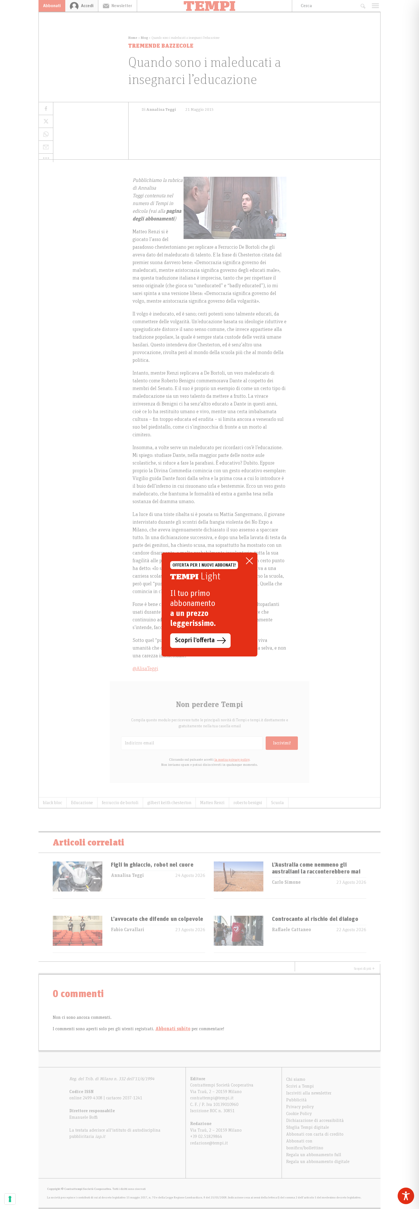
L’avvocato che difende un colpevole (157, 919)
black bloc (52, 802)
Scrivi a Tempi (300, 1086)
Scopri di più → (364, 968)
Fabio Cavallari (127, 929)
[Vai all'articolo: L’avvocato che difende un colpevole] (77, 934)
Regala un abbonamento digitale (317, 1161)
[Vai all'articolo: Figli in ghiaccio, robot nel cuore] (77, 879)
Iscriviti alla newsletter (308, 1093)
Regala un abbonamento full (313, 1154)
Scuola (277, 802)
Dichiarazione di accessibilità (315, 1120)
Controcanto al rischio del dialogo (315, 919)
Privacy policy (300, 1106)
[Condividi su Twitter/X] (46, 121)
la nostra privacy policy (231, 759)
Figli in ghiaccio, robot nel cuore (152, 865)
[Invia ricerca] (362, 6)
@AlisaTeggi (145, 668)
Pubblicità (296, 1100)
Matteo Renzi (212, 802)
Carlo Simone (286, 882)
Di (159, 110)
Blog (144, 37)
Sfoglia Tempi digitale (307, 1127)
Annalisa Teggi (127, 875)
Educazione (82, 802)
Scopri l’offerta (195, 640)
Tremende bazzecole (161, 46)
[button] (46, 158)
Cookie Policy (299, 1113)
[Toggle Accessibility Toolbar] (406, 1196)
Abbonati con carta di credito (314, 1134)
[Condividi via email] (46, 147)
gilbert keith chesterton (169, 802)
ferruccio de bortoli (120, 802)
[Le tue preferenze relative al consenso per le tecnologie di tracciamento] (10, 1199)
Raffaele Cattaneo (291, 929)
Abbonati (52, 5)
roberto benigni (247, 802)
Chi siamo (295, 1079)
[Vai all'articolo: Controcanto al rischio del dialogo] (238, 934)
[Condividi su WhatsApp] (46, 134)
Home (132, 37)
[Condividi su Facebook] (46, 108)
